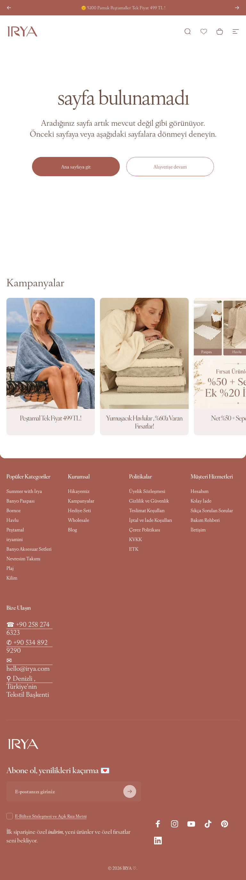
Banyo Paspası (20, 501)
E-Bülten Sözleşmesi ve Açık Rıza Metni (50, 816)
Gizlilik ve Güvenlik (149, 501)
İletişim (198, 529)
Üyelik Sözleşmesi (147, 491)
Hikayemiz (79, 491)
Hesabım (200, 491)
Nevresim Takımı (23, 558)
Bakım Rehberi (205, 520)
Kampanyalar (81, 501)
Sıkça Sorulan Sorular (212, 510)
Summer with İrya (24, 491)
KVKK (135, 539)
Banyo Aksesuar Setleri (29, 549)
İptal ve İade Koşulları (150, 520)
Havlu (12, 520)
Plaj (9, 568)
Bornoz (13, 510)
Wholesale (78, 520)
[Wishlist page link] (204, 31)
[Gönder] (129, 791)
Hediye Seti (79, 510)
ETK (133, 549)
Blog (72, 529)
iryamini (14, 539)
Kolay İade (201, 501)
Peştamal (15, 529)
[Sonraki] (237, 7)
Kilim (11, 578)
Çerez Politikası (144, 529)
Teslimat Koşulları (147, 510)
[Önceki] (9, 7)
